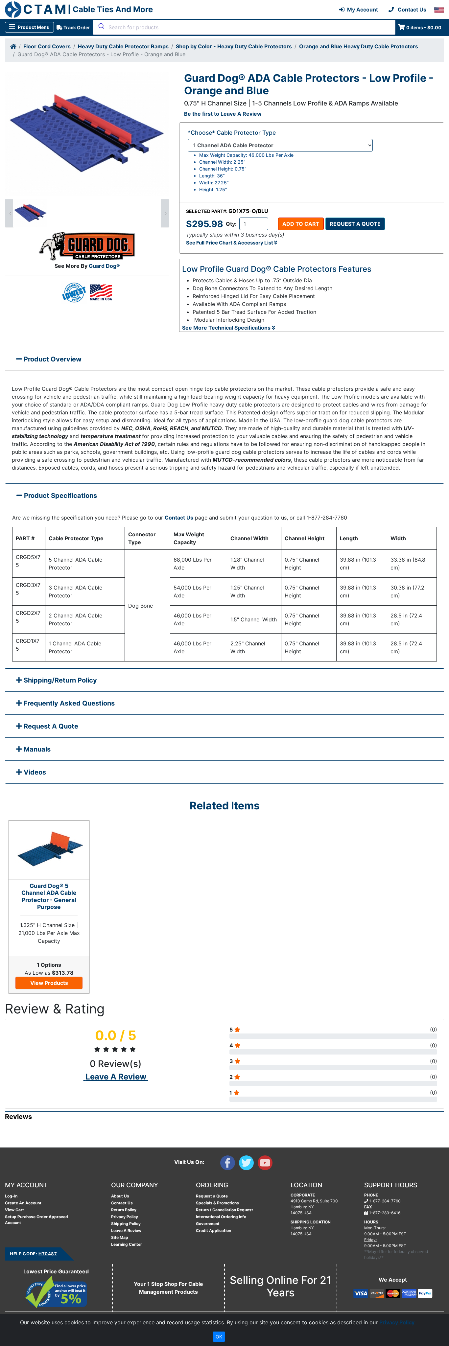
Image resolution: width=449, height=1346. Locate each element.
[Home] (13, 46)
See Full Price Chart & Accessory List (230, 243)
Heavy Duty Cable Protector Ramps (123, 46)
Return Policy (123, 1209)
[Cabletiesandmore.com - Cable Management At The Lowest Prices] (13, 9)
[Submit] (100, 26)
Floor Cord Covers (47, 46)
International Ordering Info (221, 1216)
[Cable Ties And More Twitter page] (248, 1164)
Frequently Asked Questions (68, 703)
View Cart (14, 1209)
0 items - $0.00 (423, 27)
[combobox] (244, 27)
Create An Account (23, 1202)
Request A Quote (50, 726)
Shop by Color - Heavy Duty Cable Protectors (234, 46)
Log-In (11, 1196)
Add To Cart (300, 223)
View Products (49, 983)
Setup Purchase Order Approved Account (36, 1219)
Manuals (36, 749)
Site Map (119, 1237)
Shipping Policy (126, 1223)
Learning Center (126, 1244)
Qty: (231, 223)
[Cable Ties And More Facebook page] (229, 1164)
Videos (34, 772)
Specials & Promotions (217, 1202)
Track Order (76, 27)
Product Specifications (59, 495)
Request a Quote (355, 223)
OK (219, 1336)
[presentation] (9, 213)
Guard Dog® (104, 266)
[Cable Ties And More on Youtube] (266, 1164)
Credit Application (213, 1230)
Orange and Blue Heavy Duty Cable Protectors (358, 46)
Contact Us (179, 517)
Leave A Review (126, 1230)
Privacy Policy (124, 1216)
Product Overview (52, 359)
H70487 (47, 1253)
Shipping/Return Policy (59, 680)
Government (208, 1223)
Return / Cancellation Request (224, 1209)
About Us (120, 1196)
